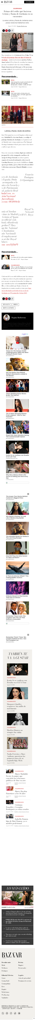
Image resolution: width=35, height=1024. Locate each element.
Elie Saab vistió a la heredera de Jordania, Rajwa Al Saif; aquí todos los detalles (21, 94)
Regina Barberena (22, 26)
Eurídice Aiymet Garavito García (20, 783)
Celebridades (17, 8)
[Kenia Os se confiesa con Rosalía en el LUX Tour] (17, 669)
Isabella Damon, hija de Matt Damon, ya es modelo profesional (17, 821)
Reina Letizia (8, 308)
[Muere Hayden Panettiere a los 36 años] (9, 788)
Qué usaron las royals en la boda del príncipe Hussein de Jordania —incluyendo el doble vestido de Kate (21, 83)
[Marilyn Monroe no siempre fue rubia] (17, 719)
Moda (12, 80)
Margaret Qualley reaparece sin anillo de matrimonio (16, 706)
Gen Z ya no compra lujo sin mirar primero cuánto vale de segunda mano (17, 941)
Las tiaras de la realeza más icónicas (21, 257)
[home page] (8, 2)
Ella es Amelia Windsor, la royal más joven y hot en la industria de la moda (22, 267)
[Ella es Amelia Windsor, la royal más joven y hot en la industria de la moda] (6, 267)
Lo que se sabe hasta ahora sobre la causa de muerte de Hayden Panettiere (18, 928)
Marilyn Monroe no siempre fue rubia (15, 731)
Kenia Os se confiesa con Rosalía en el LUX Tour (17, 681)
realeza (6, 304)
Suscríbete (29, 2)
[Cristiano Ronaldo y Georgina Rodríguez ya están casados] (9, 802)
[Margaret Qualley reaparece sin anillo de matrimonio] (17, 693)
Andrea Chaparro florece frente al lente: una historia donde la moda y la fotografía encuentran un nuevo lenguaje (19, 913)
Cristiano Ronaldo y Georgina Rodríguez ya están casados (17, 807)
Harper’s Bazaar (24, 259)
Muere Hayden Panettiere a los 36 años (16, 792)
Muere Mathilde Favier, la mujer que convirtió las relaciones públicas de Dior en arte (17, 777)
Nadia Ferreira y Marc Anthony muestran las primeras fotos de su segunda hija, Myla (16, 757)
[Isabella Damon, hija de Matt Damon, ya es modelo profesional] (9, 816)
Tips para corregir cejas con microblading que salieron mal (19, 935)
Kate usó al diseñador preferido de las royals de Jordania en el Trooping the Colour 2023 (16, 290)
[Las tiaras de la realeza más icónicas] (6, 257)
